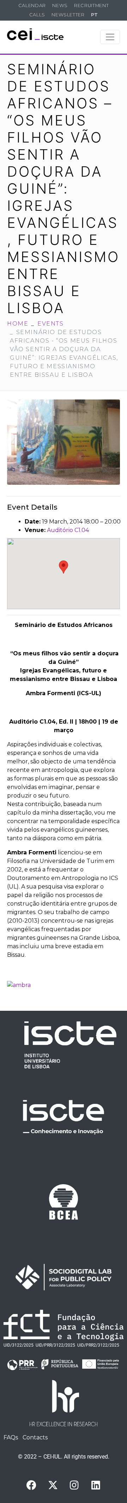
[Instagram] (74, 1485)
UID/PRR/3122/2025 (55, 1345)
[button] (63, 567)
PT (94, 14)
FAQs (11, 1437)
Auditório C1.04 (68, 530)
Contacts (35, 1437)
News (60, 5)
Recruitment (91, 5)
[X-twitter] (53, 1485)
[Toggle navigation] (110, 37)
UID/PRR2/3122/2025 (98, 1345)
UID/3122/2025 (19, 1345)
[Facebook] (31, 1485)
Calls (37, 14)
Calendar (32, 5)
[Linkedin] (96, 1485)
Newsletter (68, 14)
